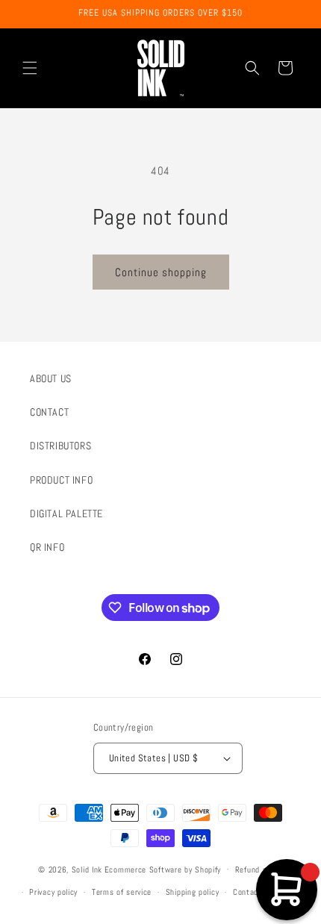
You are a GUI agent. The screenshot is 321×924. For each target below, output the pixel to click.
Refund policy (259, 869)
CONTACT (49, 412)
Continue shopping (161, 272)
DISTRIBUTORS (60, 445)
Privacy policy (53, 892)
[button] (29, 67)
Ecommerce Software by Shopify (163, 869)
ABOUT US (51, 378)
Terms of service (122, 892)
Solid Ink (87, 869)
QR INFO (47, 547)
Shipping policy (192, 892)
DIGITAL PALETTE (66, 513)
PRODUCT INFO (61, 480)
